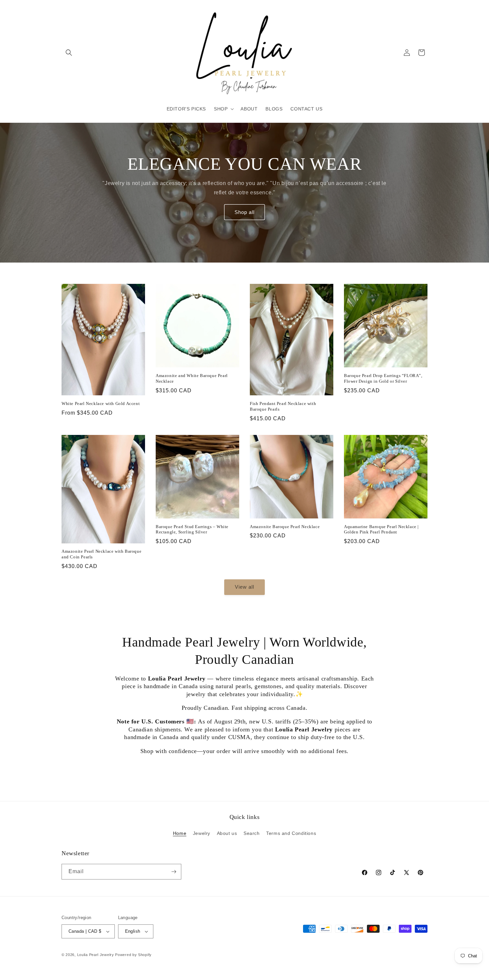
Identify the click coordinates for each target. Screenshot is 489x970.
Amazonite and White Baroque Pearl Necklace (192, 378)
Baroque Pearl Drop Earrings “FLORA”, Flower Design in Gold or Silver (383, 378)
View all (244, 587)
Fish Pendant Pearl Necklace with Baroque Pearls (283, 406)
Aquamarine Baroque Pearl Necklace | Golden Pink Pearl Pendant (381, 529)
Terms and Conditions (291, 833)
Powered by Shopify (133, 955)
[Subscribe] (173, 871)
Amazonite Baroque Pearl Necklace (285, 526)
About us (227, 833)
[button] (69, 52)
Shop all (244, 212)
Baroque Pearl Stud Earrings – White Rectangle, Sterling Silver (192, 529)
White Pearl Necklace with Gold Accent (101, 403)
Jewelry (201, 833)
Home (179, 833)
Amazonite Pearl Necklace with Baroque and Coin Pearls (101, 554)
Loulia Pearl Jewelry (95, 955)
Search (252, 833)
